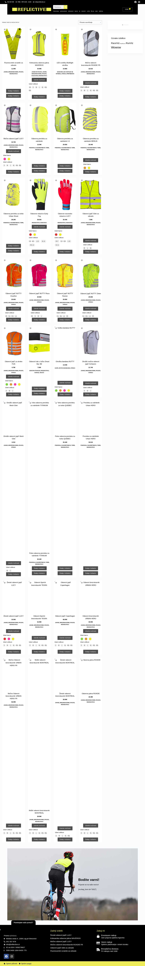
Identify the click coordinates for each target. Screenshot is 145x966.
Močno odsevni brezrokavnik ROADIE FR (66, 945)
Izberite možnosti (39, 80)
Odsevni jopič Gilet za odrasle (62, 948)
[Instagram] (139, 2)
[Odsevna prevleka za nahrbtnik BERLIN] (90, 119)
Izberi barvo (7, 155)
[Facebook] (135, 2)
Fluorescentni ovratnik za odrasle (63, 951)
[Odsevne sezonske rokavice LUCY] (65, 194)
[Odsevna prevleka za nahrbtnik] (39, 119)
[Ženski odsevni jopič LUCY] (13, 596)
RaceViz (115, 43)
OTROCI (63, 73)
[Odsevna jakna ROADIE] (90, 674)
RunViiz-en (122, 43)
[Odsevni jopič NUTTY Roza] (39, 274)
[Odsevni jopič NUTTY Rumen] (65, 274)
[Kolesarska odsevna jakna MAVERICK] (39, 43)
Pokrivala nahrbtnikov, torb (39, 147)
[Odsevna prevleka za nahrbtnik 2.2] (65, 119)
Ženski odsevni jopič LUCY (13, 616)
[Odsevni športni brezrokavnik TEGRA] (39, 596)
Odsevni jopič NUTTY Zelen (90, 294)
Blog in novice (80, 11)
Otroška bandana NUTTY (65, 361)
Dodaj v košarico (39, 97)
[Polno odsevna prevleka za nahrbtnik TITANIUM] (39, 475)
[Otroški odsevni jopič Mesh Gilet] (13, 417)
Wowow (116, 47)
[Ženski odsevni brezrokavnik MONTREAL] (65, 674)
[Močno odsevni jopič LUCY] (13, 119)
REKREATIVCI (14, 73)
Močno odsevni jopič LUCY (13, 139)
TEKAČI (42, 372)
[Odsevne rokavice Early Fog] (39, 194)
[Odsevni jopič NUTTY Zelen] (90, 274)
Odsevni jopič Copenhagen (65, 616)
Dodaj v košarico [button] (13, 91)
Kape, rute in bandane (62, 368)
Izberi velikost (33, 84)
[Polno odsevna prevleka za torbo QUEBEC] (65, 417)
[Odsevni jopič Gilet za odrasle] (90, 194)
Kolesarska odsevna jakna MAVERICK (65, 938)
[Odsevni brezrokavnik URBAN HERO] (90, 596)
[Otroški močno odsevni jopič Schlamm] (90, 342)
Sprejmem (10, 960)
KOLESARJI (35, 75)
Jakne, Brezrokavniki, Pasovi (13, 72)
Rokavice (43, 222)
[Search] (65, 7)
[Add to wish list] (4, 29)
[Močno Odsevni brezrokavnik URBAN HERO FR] (13, 674)
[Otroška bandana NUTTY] (65, 342)
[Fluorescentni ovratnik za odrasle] (13, 43)
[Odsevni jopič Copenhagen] (65, 596)
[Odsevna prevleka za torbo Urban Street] (13, 194)
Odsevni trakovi (34, 370)
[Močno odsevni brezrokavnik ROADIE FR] (90, 43)
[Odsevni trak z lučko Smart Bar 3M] (39, 342)
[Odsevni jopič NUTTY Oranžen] (13, 274)
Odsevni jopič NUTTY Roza (39, 293)
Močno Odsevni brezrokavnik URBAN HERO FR (13, 696)
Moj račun (99, 11)
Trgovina (56, 11)
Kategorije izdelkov (66, 11)
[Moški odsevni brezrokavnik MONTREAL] (39, 733)
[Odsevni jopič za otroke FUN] (13, 342)
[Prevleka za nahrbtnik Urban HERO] (90, 417)
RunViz (37, 372)
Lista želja (90, 11)
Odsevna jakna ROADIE (91, 694)
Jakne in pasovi (37, 72)
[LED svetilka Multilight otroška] (65, 43)
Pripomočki (70, 73)
